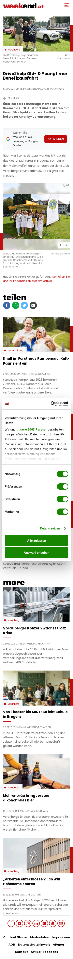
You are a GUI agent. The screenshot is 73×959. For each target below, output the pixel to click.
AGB (12, 945)
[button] (61, 245)
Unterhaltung (16, 350)
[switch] (62, 486)
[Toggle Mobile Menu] (67, 5)
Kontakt (21, 952)
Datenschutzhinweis (34, 945)
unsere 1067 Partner (31, 429)
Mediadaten (39, 937)
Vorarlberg (14, 49)
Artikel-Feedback (44, 952)
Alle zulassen (36, 540)
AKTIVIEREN (56, 138)
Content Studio (15, 937)
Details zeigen (50, 528)
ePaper (58, 945)
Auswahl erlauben (36, 552)
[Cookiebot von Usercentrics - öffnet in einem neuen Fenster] (51, 404)
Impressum (61, 937)
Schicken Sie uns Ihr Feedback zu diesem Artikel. (36, 279)
